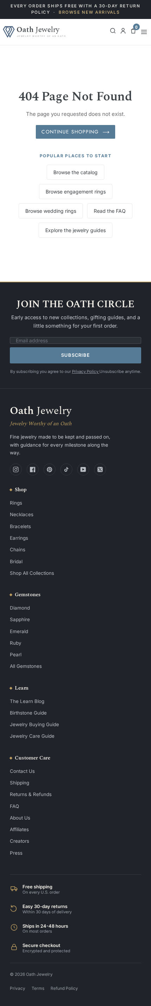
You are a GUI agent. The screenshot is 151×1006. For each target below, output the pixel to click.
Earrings (19, 538)
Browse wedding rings (50, 211)
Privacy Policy (85, 371)
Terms (38, 988)
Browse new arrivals (89, 12)
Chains (17, 549)
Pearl (15, 654)
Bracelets (20, 526)
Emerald (19, 631)
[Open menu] (144, 32)
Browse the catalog (75, 172)
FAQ (14, 806)
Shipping (19, 782)
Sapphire (20, 619)
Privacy (17, 988)
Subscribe (75, 355)
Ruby (15, 643)
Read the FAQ (110, 211)
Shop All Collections (32, 573)
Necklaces (21, 514)
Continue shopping (70, 131)
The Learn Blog (27, 701)
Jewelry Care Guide (32, 736)
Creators (19, 841)
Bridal (16, 561)
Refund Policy (64, 988)
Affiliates (19, 829)
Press (16, 853)
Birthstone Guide (28, 713)
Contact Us (22, 771)
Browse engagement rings (76, 192)
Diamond (20, 608)
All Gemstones (26, 666)
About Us (20, 818)
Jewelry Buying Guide (34, 724)
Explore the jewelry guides (75, 230)
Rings (16, 503)
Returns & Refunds (31, 794)
